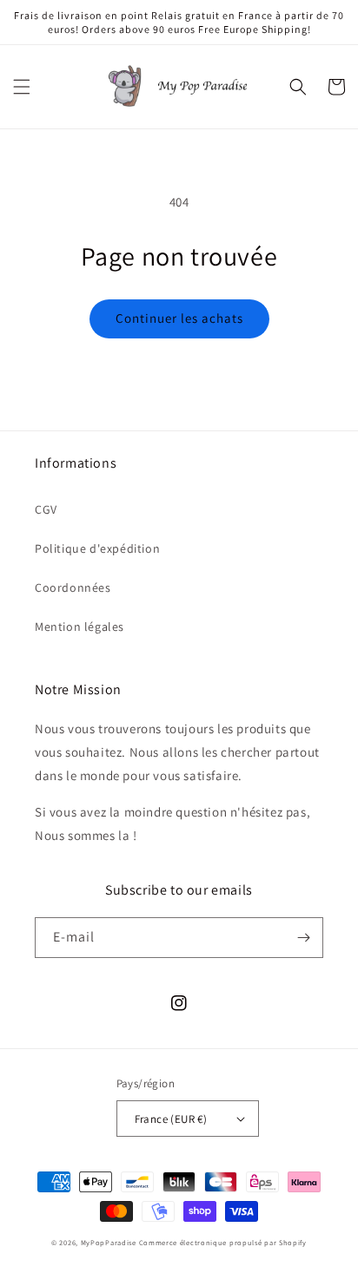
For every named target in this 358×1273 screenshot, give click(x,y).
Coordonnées (73, 587)
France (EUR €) (171, 1119)
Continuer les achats (179, 318)
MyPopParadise (108, 1242)
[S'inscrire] (303, 937)
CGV (46, 509)
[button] (22, 87)
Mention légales (79, 626)
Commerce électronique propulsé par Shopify (223, 1242)
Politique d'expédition (97, 548)
